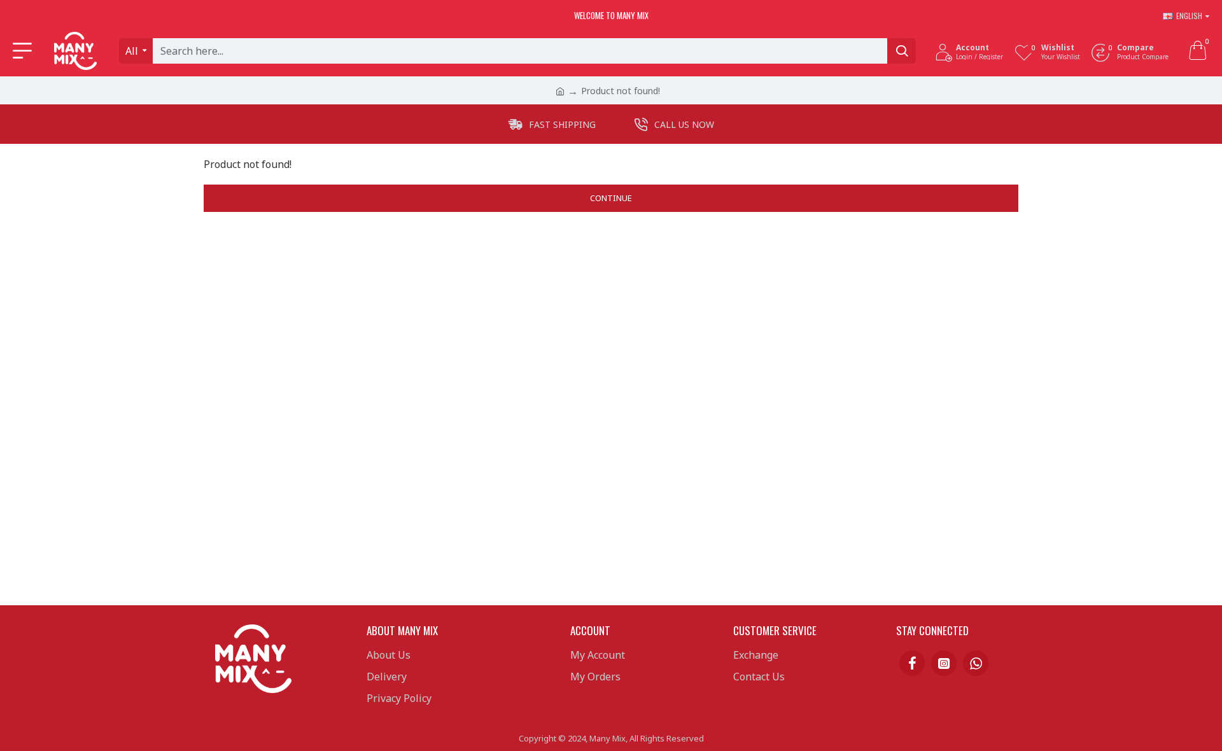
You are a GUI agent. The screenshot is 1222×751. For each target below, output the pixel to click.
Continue (611, 198)
